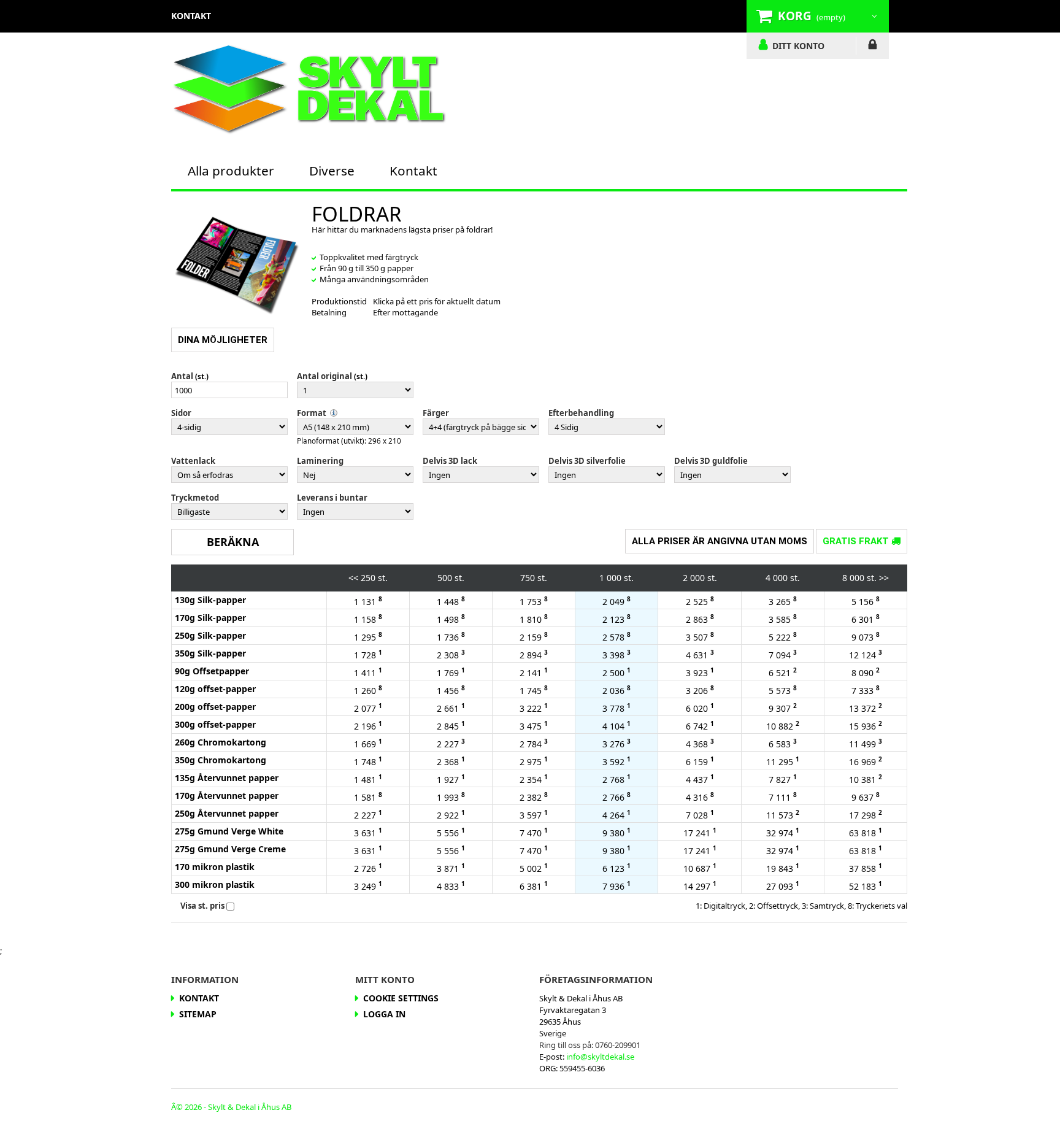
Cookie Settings (401, 998)
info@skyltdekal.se (600, 1056)
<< (353, 578)
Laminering (320, 460)
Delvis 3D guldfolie (711, 460)
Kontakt (413, 170)
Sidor (181, 412)
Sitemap (198, 1014)
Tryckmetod (195, 497)
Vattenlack (193, 460)
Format (311, 412)
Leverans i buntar (332, 497)
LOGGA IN (873, 47)
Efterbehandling (581, 412)
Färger (436, 412)
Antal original (324, 376)
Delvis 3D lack (450, 460)
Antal (182, 376)
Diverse (332, 170)
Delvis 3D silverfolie (587, 460)
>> (884, 578)
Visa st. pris (202, 905)
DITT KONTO (798, 45)
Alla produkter (231, 170)
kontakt (191, 15)
